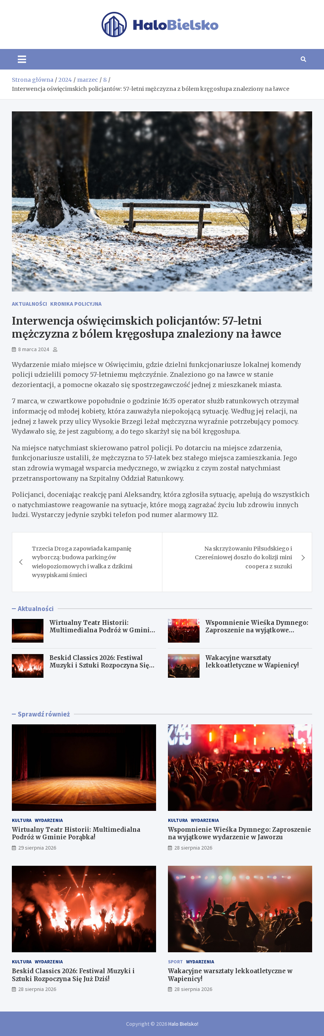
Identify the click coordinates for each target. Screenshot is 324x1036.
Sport (175, 962)
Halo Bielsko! (183, 1023)
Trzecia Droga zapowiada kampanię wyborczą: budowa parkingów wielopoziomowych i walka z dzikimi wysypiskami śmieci (82, 562)
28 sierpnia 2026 (193, 847)
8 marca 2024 (33, 349)
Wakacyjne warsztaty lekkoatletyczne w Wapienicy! (252, 661)
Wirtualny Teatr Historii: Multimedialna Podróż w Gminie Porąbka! (101, 630)
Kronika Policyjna (76, 303)
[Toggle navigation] (22, 59)
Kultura (22, 820)
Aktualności (29, 303)
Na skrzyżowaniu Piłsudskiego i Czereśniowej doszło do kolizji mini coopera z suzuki (243, 557)
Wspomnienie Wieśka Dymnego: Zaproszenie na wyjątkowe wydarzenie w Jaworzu (256, 630)
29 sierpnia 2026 (37, 847)
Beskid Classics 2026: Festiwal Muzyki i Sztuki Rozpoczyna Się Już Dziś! (99, 665)
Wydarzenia (49, 820)
